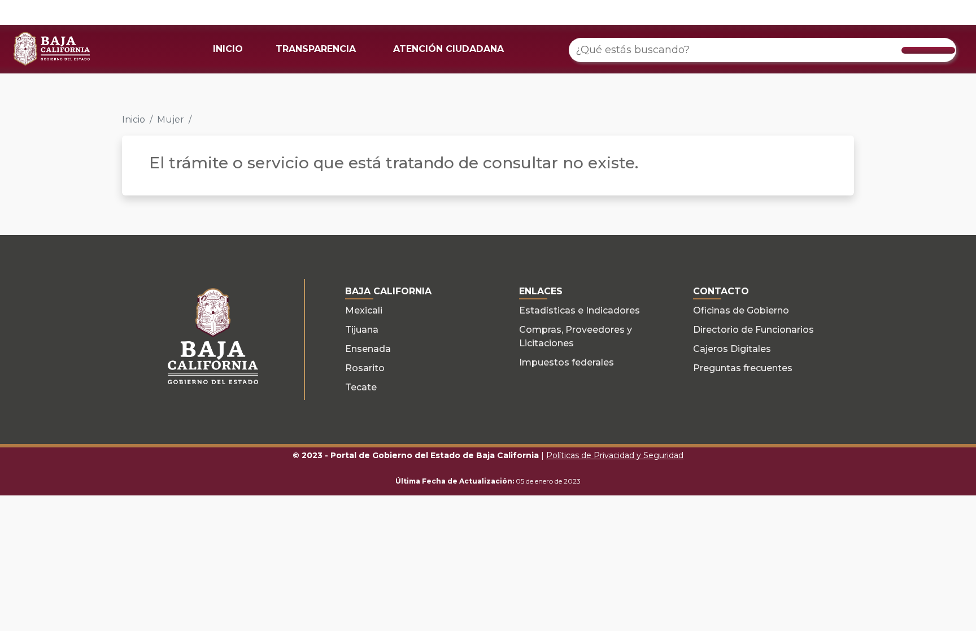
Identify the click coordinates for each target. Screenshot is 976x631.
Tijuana (361, 329)
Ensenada (368, 348)
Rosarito (365, 368)
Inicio (133, 119)
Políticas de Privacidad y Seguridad (614, 455)
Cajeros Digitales (732, 348)
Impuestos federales (566, 362)
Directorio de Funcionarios (753, 329)
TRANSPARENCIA (316, 48)
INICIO (228, 48)
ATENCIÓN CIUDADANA (448, 48)
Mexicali (363, 310)
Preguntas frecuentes (742, 368)
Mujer (170, 119)
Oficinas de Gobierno (741, 310)
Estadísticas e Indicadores (579, 310)
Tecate (361, 387)
